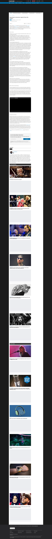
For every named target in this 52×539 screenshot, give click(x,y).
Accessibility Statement (28, 532)
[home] (10, 3)
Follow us (26, 23)
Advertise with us (20, 532)
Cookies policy (11, 532)
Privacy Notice (11, 141)
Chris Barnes (15, 151)
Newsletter (30, 23)
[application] (20, 105)
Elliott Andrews (17, 26)
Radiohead (15, 28)
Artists (10, 15)
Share (11, 23)
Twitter (15, 25)
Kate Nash (28, 25)
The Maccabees (28, 124)
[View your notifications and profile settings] (39, 1)
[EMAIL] (13, 152)
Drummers (13, 15)
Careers (35, 532)
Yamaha (14, 56)
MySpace (22, 129)
